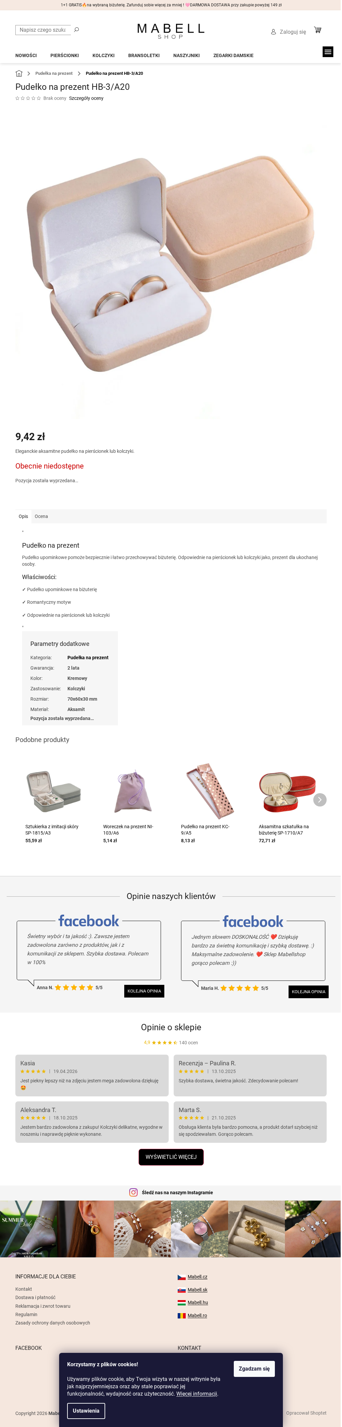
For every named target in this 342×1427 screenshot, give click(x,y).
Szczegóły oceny (86, 98)
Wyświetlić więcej (171, 1157)
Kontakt (23, 1289)
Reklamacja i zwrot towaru (42, 1306)
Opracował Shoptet (306, 1413)
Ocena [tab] (41, 516)
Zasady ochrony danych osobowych (52, 1322)
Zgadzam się (254, 1369)
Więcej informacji (196, 1394)
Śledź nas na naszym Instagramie (177, 1192)
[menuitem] (26, 53)
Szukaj (76, 29)
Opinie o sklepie (171, 1027)
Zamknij (63, 499)
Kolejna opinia (144, 991)
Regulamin (26, 1314)
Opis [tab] (23, 516)
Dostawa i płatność (35, 1297)
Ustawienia (86, 1411)
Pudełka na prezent (88, 657)
